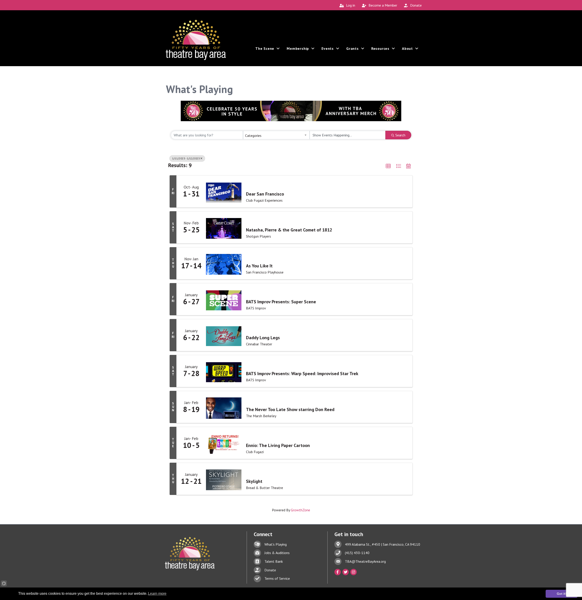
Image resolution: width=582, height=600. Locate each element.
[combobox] (276, 135)
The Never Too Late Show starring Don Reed (290, 409)
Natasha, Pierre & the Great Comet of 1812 (289, 229)
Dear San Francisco (265, 193)
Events (327, 48)
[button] (388, 166)
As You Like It (259, 265)
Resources (380, 48)
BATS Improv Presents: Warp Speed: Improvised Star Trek (302, 373)
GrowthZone (300, 510)
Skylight (254, 481)
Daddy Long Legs (263, 337)
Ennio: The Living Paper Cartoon (278, 445)
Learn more (157, 593)
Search (400, 135)
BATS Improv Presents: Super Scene (281, 301)
